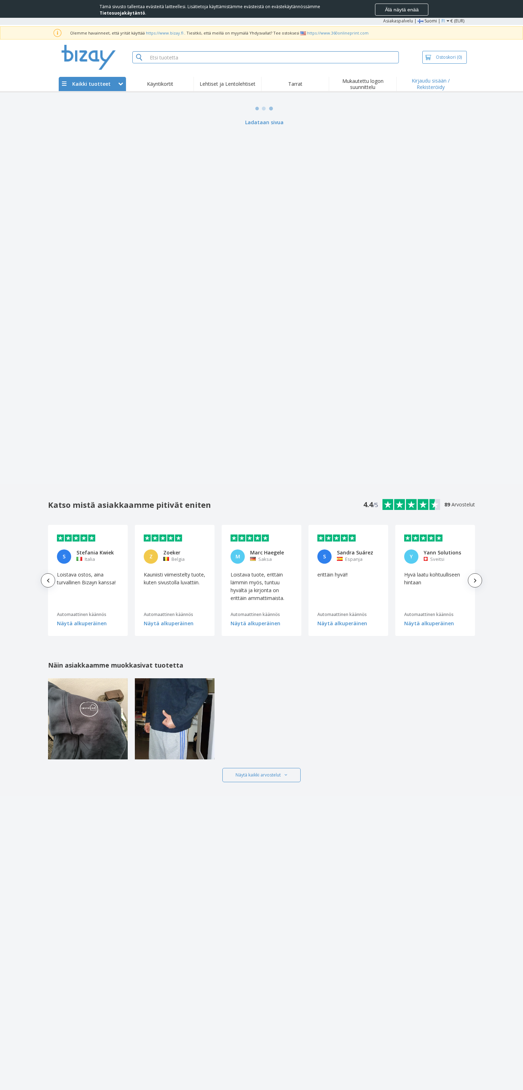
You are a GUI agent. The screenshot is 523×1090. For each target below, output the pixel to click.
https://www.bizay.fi (164, 33)
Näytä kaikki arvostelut (258, 775)
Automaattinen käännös (81, 614)
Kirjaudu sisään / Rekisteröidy (431, 83)
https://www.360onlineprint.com (338, 33)
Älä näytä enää (402, 9)
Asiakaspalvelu (398, 21)
